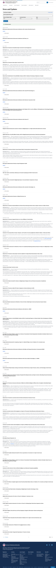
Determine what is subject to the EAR (15, 555)
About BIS (36, 5)
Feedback (52, 567)
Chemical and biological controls (24, 557)
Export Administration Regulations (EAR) (5, 554)
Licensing (10, 5)
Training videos (21, 555)
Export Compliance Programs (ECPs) (23, 560)
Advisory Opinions (22, 564)
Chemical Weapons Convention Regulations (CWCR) (6, 556)
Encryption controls (22, 558)
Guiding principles (47, 554)
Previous (6, 537)
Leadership (46, 555)
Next (50, 537)
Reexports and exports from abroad (23, 561)
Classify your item (13, 556)
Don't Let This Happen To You (40, 554)
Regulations (5, 5)
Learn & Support (16, 5)
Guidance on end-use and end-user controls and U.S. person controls (15, 559)
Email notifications (51, 2)
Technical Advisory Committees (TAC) (49, 557)
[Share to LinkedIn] (52, 545)
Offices (46, 556)
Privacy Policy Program (48, 560)
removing (12, 443)
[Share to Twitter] (49, 545)
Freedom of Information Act (48, 559)
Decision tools (21, 556)
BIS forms (12, 562)
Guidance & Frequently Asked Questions (23, 563)
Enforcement (31, 5)
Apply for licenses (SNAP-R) (14, 560)
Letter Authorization (48, 238)
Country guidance (13, 557)
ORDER (4, 31)
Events (20, 554)
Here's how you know (19, 0)
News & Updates (24, 5)
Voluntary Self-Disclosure (40, 556)
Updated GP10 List (37, 240)
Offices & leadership (39, 555)
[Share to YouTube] (47, 545)
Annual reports (47, 558)
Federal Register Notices (6, 557)
